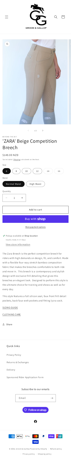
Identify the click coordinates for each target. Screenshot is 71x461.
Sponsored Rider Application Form (25, 377)
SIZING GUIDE (10, 307)
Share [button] (9, 324)
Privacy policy (29, 454)
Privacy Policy (14, 354)
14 (50, 171)
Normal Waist (13, 183)
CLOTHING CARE (11, 314)
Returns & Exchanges (18, 362)
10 (26, 171)
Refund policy (56, 449)
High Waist (35, 183)
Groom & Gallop (23, 449)
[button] (6, 17)
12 (37, 171)
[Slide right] (42, 130)
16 (61, 171)
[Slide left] (28, 130)
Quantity (6, 191)
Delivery (11, 369)
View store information (18, 244)
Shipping (16, 159)
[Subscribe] (52, 398)
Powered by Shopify (38, 449)
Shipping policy (45, 454)
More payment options (35, 227)
